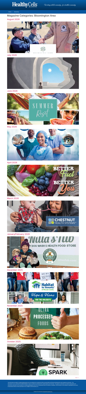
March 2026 (13, 198)
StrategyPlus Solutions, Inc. (47, 391)
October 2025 (14, 341)
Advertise (16, 11)
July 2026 (12, 55)
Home (9, 11)
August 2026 (13, 19)
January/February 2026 (18, 234)
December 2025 (15, 270)
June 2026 (12, 91)
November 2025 (15, 305)
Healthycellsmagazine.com (24, 382)
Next (77, 377)
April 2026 (12, 162)
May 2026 (12, 126)
